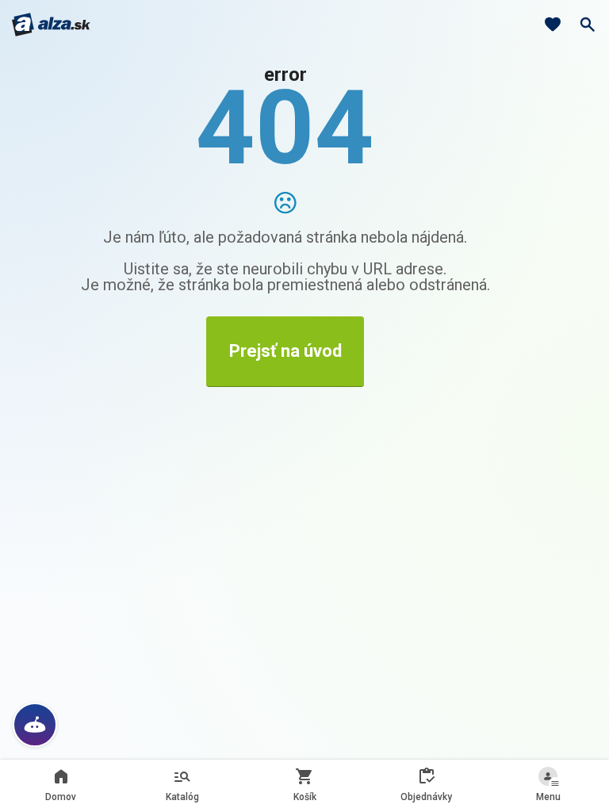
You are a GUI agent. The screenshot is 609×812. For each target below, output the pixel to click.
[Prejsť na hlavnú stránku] (51, 24)
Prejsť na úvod (285, 351)
